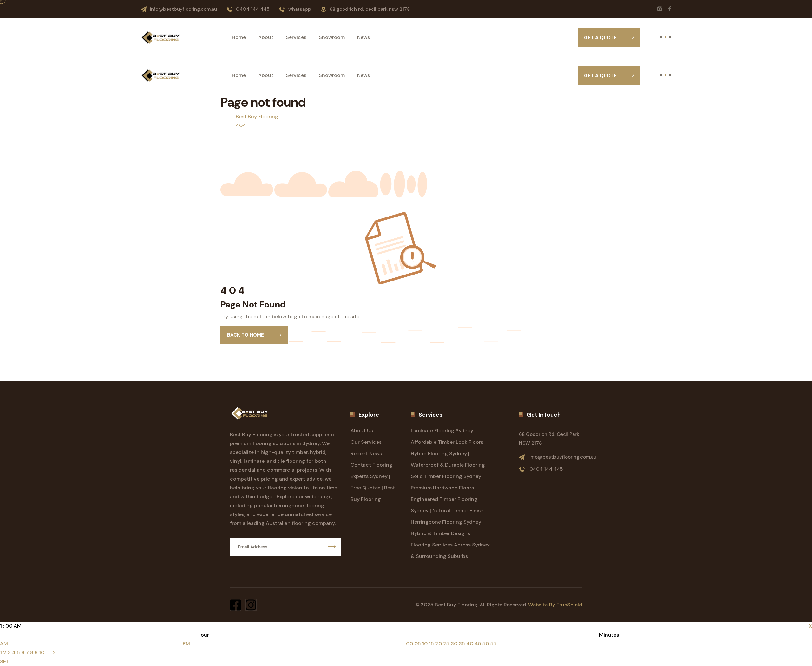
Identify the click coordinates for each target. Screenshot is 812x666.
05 (417, 643)
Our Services (366, 442)
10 (41, 652)
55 (493, 643)
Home (239, 37)
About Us (361, 430)
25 (446, 643)
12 (53, 652)
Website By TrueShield (555, 604)
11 (47, 652)
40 (469, 643)
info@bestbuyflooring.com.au (183, 9)
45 (478, 643)
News (363, 37)
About (265, 37)
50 (485, 643)
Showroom (332, 37)
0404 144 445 (252, 9)
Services (296, 37)
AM (4, 643)
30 (454, 643)
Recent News (366, 453)
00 (409, 643)
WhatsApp (299, 9)
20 (438, 643)
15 (431, 643)
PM (186, 643)
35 (462, 643)
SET (4, 661)
